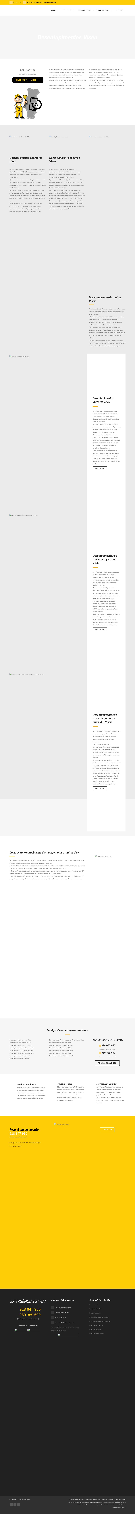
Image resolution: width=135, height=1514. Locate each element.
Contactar (99, 468)
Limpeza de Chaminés (96, 1325)
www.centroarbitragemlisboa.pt (106, 1502)
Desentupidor (94, 1305)
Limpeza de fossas (95, 1329)
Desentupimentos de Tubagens (99, 1321)
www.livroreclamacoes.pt (58, 1330)
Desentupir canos (95, 1313)
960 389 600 (30, 2)
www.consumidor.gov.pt (94, 1505)
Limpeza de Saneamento (97, 1333)
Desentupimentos (95, 1309)
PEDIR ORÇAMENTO (107, 1063)
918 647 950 (17, 2)
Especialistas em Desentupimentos (28, 1325)
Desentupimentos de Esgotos (99, 1317)
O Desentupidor (25, 1499)
